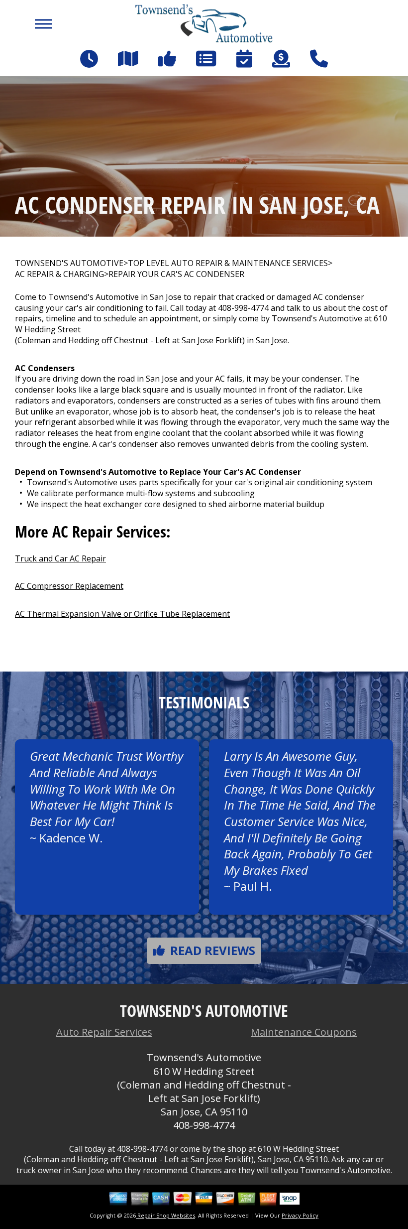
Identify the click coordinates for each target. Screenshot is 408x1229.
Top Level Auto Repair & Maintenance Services (228, 263)
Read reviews (212, 950)
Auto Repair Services (104, 1032)
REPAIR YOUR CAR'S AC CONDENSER (176, 274)
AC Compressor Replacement (69, 585)
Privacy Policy (300, 1215)
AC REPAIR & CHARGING (59, 274)
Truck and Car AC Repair (60, 558)
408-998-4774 (243, 307)
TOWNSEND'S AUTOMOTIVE (69, 263)
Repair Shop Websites (165, 1215)
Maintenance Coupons (304, 1032)
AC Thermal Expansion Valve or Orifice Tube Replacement (122, 613)
